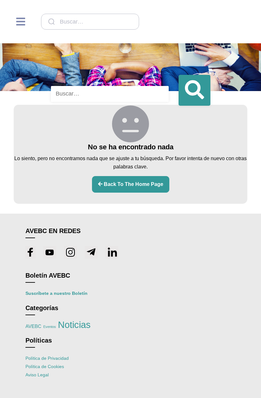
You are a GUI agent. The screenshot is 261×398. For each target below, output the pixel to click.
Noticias (74, 324)
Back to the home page (132, 184)
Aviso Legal (37, 374)
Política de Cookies (44, 366)
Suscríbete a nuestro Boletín (56, 293)
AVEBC (33, 326)
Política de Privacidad (47, 358)
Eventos (49, 327)
